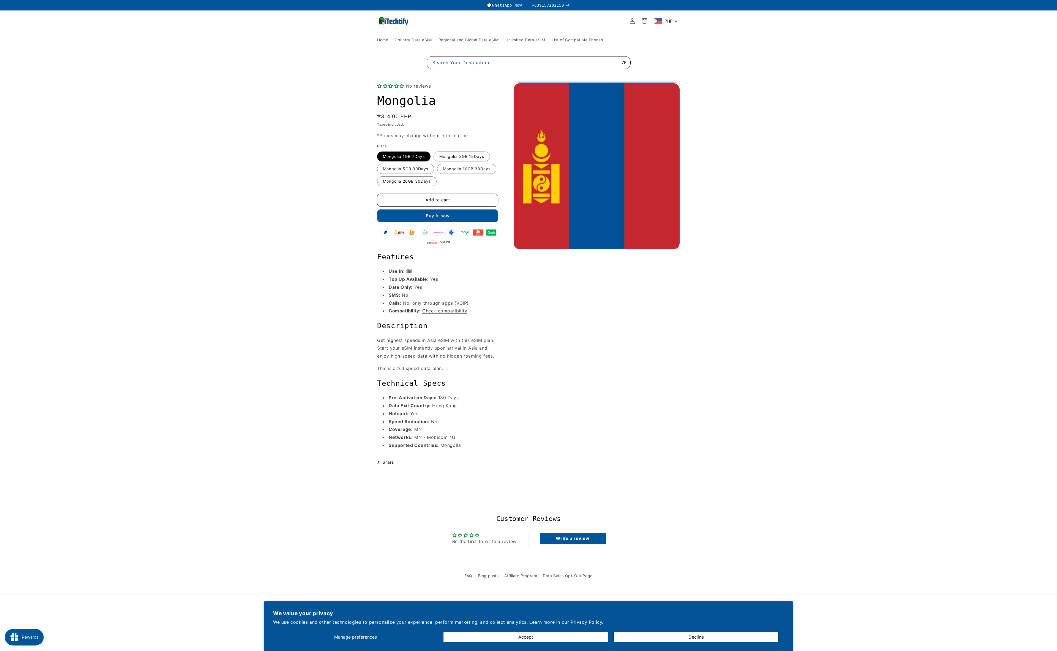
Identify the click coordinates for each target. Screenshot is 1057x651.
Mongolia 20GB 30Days (407, 181)
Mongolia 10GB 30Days (467, 168)
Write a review (572, 538)
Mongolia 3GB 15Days (461, 156)
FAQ (468, 575)
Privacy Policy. (587, 622)
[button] (390, 86)
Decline (696, 637)
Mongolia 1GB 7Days (404, 156)
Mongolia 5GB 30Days (405, 168)
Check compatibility (444, 311)
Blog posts (488, 575)
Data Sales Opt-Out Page (568, 575)
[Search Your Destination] (624, 62)
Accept (525, 637)
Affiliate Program (520, 575)
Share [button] (388, 462)
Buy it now (438, 215)
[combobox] (528, 62)
